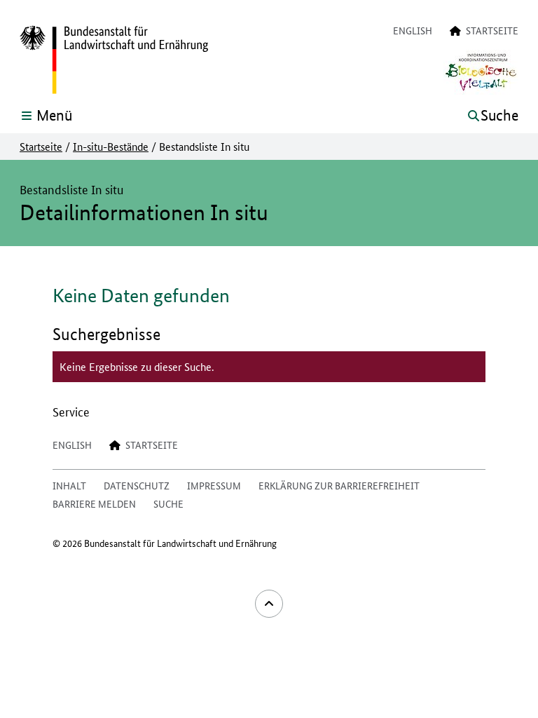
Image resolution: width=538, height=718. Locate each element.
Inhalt (69, 485)
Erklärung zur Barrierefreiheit (339, 485)
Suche (168, 503)
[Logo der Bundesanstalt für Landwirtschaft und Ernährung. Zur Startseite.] (114, 60)
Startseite (41, 146)
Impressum (214, 485)
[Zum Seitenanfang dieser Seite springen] (269, 604)
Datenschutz (137, 485)
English (412, 30)
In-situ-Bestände (111, 146)
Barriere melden (94, 503)
